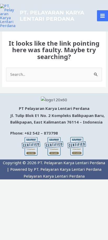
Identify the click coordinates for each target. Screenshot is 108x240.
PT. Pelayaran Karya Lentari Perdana (52, 15)
